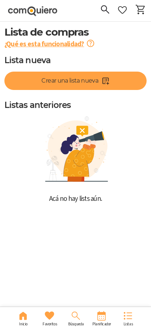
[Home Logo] (31, 11)
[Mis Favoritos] (122, 10)
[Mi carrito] (140, 10)
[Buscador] (104, 10)
